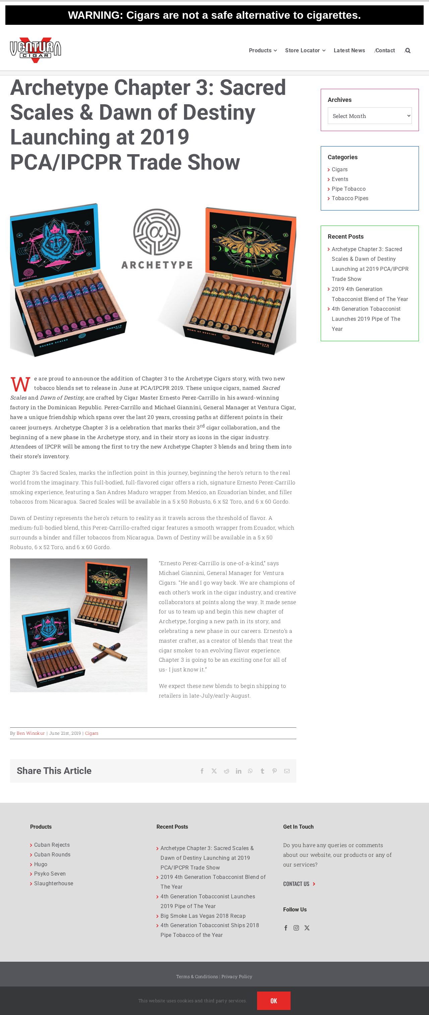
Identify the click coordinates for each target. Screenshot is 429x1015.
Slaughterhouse (53, 883)
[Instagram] (296, 928)
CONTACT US (296, 884)
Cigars (91, 733)
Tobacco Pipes (350, 198)
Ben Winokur (31, 733)
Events (340, 179)
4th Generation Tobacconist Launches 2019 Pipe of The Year (366, 319)
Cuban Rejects (52, 845)
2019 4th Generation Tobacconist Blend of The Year (213, 882)
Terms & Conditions (197, 976)
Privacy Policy (237, 976)
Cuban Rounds (52, 854)
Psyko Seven (50, 874)
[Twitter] (307, 928)
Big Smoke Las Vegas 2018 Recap (203, 916)
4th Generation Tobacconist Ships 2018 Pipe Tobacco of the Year (210, 930)
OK (273, 1000)
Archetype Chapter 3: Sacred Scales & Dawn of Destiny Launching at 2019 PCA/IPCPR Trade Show (207, 858)
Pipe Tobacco (349, 189)
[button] (408, 50)
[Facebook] (286, 928)
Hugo (41, 864)
